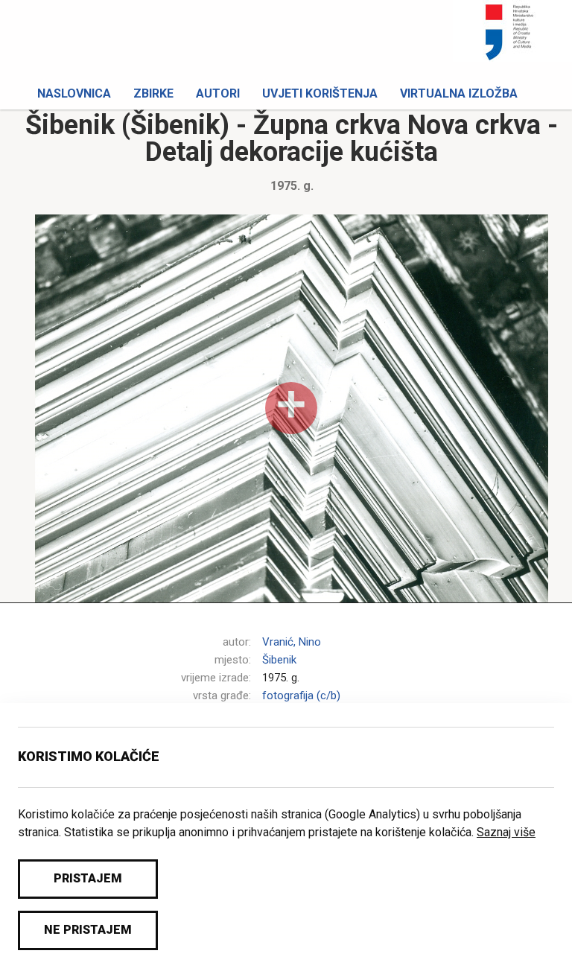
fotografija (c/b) (301, 695)
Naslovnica (74, 93)
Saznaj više (506, 832)
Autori (218, 93)
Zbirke (153, 93)
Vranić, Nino (291, 642)
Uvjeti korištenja (320, 93)
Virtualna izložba (459, 93)
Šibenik (279, 659)
